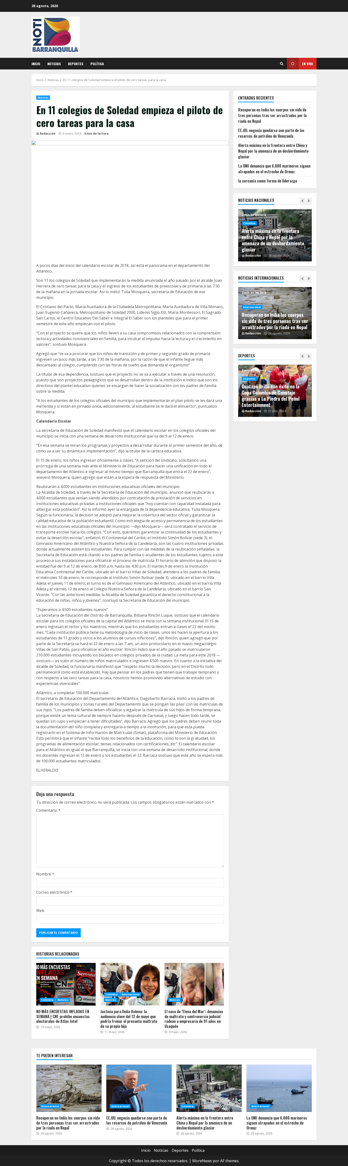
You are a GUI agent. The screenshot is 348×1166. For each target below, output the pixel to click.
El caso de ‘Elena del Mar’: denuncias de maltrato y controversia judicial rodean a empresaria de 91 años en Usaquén (194, 984)
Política (97, 63)
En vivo (307, 63)
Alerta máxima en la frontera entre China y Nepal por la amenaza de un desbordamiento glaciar (273, 150)
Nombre (45, 874)
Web (40, 910)
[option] (275, 235)
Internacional (130, 994)
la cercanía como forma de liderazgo (267, 181)
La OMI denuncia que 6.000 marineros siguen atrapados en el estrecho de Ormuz (274, 168)
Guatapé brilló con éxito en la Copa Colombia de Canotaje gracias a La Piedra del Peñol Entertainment (270, 395)
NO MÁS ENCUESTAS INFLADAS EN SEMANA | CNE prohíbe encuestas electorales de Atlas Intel (66, 984)
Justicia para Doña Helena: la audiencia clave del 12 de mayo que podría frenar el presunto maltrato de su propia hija (130, 984)
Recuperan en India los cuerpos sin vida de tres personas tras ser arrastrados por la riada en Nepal (272, 115)
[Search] (281, 63)
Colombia (47, 1000)
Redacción (47, 134)
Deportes (75, 63)
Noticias (54, 63)
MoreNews (202, 1160)
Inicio (35, 63)
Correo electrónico (54, 892)
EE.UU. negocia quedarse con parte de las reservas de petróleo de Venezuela (271, 133)
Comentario (48, 810)
